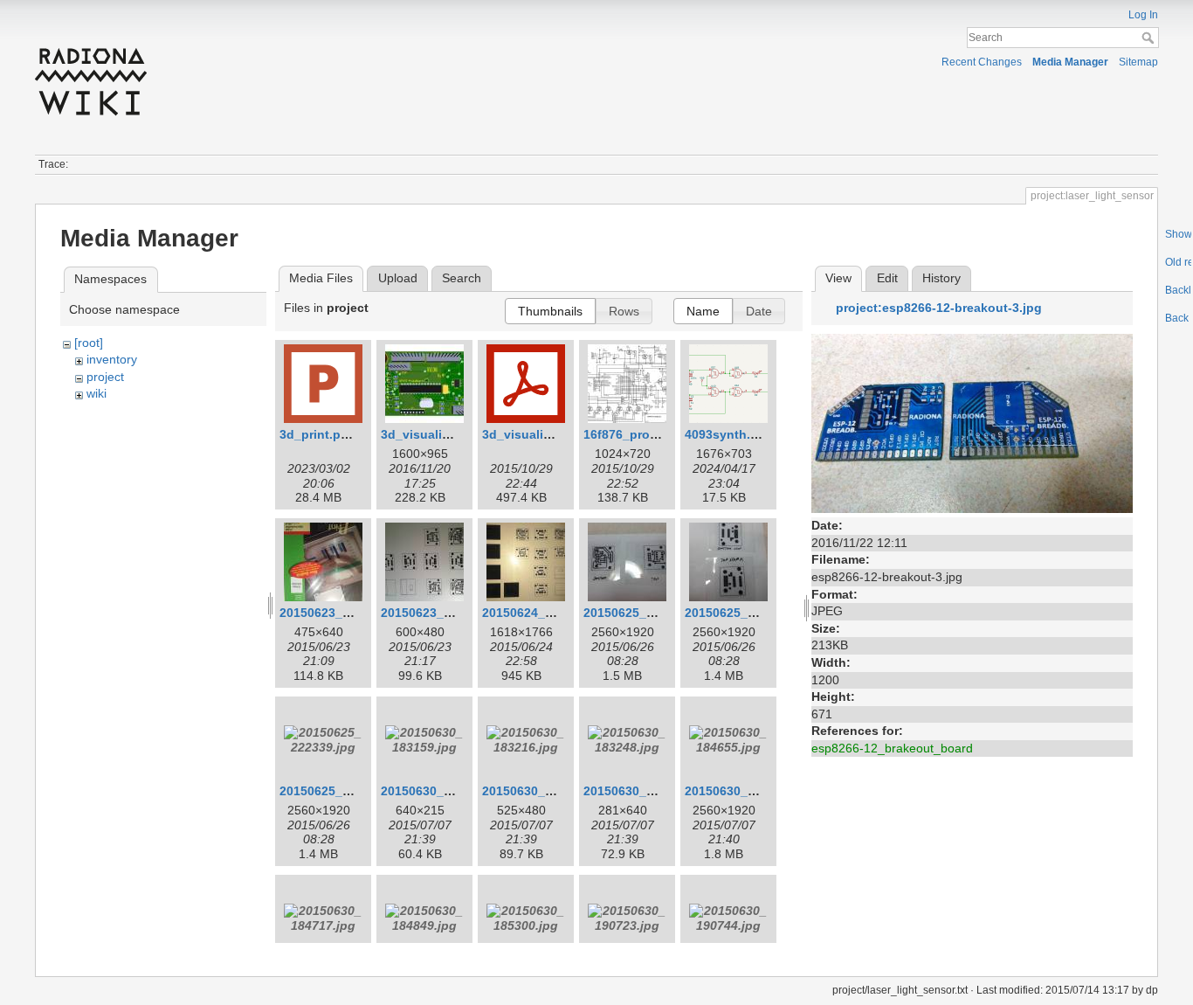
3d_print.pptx (319, 434)
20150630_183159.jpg (444, 791)
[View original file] (972, 422)
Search (1149, 37)
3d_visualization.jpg (441, 434)
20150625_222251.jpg (647, 613)
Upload (397, 278)
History (941, 278)
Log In (1143, 15)
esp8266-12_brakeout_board (892, 748)
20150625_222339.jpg (343, 791)
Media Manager (1070, 62)
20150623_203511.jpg (444, 613)
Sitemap (1138, 62)
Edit (887, 278)
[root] (88, 343)
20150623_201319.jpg (343, 613)
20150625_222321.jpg (748, 613)
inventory (111, 359)
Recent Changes (981, 62)
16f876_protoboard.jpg (651, 434)
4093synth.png (729, 434)
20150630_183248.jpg (647, 791)
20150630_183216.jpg (546, 791)
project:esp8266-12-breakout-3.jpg (939, 308)
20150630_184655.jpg (748, 791)
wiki (96, 393)
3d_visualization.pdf (542, 434)
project (105, 377)
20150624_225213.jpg (546, 613)
